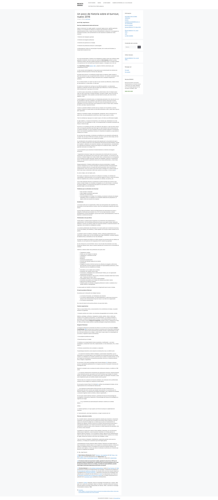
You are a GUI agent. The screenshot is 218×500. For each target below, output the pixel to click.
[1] (115, 170)
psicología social (88, 476)
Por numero (127, 72)
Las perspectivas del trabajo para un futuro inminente (89, 492)
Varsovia (98, 455)
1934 (82, 456)
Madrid (91, 65)
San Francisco (111, 468)
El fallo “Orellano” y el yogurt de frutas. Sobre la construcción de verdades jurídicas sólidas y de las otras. (99, 491)
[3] (106, 362)
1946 (117, 468)
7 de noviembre (103, 455)
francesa (96, 458)
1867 (110, 455)
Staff (126, 34)
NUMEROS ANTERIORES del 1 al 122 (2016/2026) (122, 2)
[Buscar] (139, 47)
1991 (101, 474)
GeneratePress (117, 498)
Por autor (127, 70)
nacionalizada (90, 458)
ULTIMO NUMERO (106, 2)
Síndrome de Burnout (91, 472)
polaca (85, 458)
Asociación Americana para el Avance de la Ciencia (90, 475)
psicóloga (93, 468)
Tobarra (85, 482)
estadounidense (99, 468)
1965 (94, 65)
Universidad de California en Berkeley (86, 471)
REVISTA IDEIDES (80, 4)
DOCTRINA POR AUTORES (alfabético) (96, 6)
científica (81, 458)
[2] (77, 460)
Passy (113, 455)
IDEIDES (99, 2)
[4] (97, 384)
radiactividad (113, 458)
